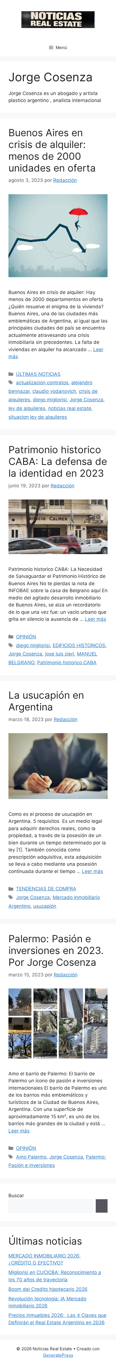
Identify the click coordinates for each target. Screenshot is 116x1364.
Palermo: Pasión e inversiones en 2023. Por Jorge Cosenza (56, 950)
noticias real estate (69, 408)
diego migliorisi (50, 399)
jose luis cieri (59, 654)
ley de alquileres (26, 408)
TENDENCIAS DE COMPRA (46, 888)
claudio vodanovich (54, 391)
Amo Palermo (31, 1157)
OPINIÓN (26, 637)
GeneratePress (58, 1355)
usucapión (44, 906)
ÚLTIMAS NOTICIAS (38, 374)
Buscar (16, 1195)
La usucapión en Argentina (46, 701)
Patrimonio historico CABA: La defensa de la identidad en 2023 (57, 461)
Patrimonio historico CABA (67, 662)
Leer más (95, 619)
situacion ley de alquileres (37, 417)
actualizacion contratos (42, 382)
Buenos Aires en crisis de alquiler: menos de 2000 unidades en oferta (52, 150)
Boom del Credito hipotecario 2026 (48, 1289)
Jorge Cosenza (86, 399)
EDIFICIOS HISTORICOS (79, 645)
